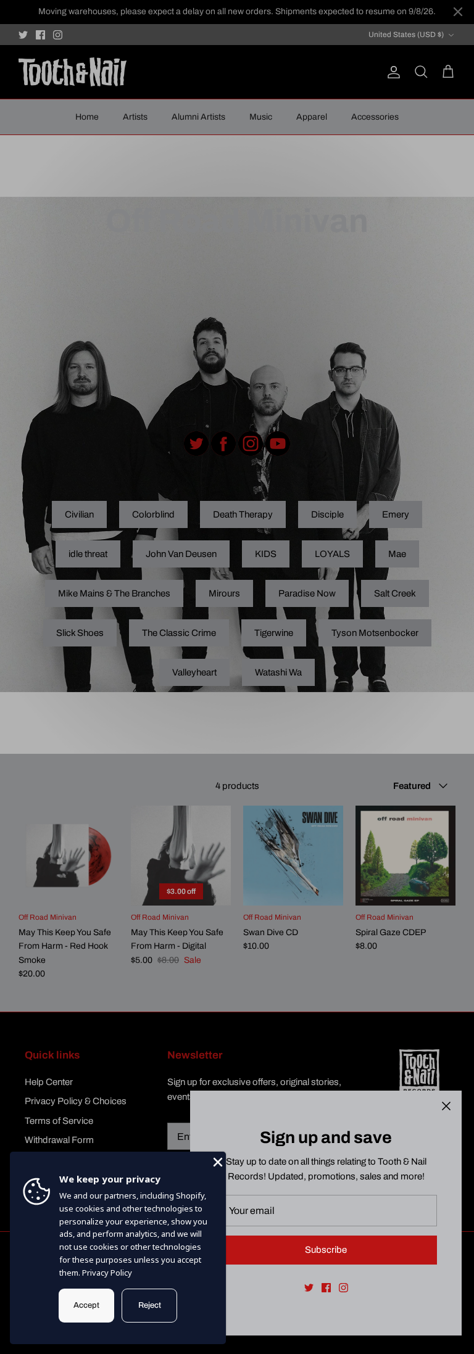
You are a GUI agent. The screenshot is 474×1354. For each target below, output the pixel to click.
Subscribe (326, 1250)
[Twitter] (309, 1287)
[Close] (446, 1106)
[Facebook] (326, 1287)
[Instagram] (343, 1287)
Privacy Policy (107, 1272)
